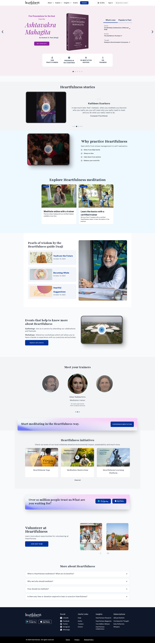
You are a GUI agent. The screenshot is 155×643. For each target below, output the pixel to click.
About (50, 3)
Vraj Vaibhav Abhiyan (103, 624)
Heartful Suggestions (59, 290)
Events (75, 3)
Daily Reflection (118, 624)
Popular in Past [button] (124, 20)
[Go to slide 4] (79, 71)
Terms (68, 640)
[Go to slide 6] (82, 126)
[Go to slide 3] (77, 71)
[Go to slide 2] (75, 71)
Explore (57, 3)
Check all (77, 480)
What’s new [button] (111, 20)
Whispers (116, 627)
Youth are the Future (63, 256)
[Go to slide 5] (81, 71)
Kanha (80, 621)
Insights (66, 3)
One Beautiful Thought (121, 621)
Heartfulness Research (103, 618)
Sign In (110, 3)
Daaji (79, 618)
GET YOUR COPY (42, 43)
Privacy (77, 640)
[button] (47, 107)
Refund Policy (89, 640)
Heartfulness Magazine (103, 621)
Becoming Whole (61, 273)
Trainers (81, 624)
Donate (84, 3)
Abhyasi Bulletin (118, 618)
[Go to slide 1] (73, 71)
